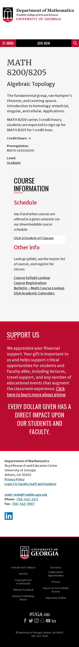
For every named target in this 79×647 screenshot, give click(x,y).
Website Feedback (23, 589)
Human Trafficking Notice (23, 598)
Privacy (55, 581)
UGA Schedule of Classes (34, 238)
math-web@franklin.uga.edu (26, 495)
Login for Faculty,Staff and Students (30, 484)
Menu (10, 43)
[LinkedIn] (54, 620)
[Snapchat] (42, 620)
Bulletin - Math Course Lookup (39, 288)
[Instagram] (36, 620)
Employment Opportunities (56, 574)
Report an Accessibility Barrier (56, 590)
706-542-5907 (23, 504)
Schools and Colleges (23, 567)
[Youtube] (48, 620)
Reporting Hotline (56, 597)
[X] (31, 620)
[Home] (39, 19)
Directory (55, 567)
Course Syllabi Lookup (32, 278)
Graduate (14, 163)
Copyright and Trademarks (23, 582)
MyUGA (23, 573)
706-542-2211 (27, 499)
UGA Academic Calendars (34, 293)
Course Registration (30, 283)
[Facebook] (25, 620)
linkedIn (9, 516)
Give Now (43, 43)
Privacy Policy (15, 479)
